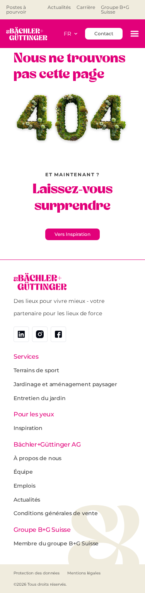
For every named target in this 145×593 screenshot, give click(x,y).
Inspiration (28, 428)
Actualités (59, 7)
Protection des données (37, 573)
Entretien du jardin (40, 398)
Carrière (86, 7)
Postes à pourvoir (16, 9)
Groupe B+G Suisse (115, 9)
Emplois (25, 485)
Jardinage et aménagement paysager (65, 384)
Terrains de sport (36, 370)
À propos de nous (37, 458)
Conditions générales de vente (56, 513)
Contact (103, 33)
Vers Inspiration (72, 234)
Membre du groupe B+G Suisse (56, 543)
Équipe (23, 471)
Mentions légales (84, 573)
